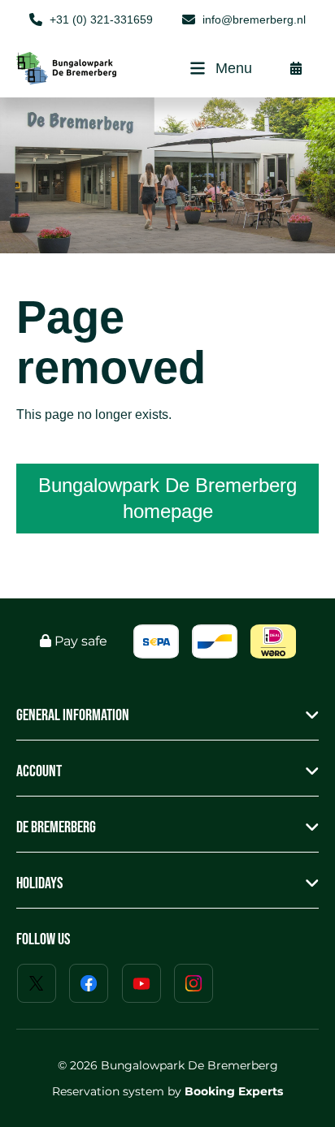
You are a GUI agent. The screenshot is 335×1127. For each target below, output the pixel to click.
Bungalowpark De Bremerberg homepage (167, 498)
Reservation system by (167, 1091)
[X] (36, 983)
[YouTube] (141, 983)
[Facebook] (88, 983)
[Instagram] (193, 983)
